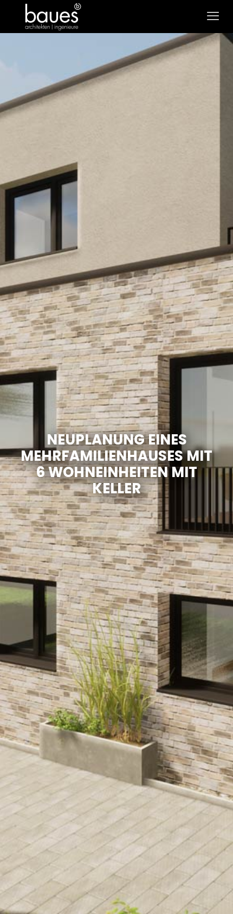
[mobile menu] (213, 16)
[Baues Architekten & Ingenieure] (53, 16)
